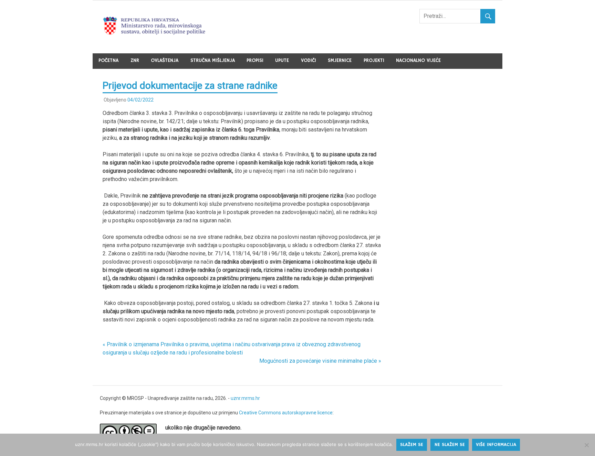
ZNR (135, 60)
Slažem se (411, 445)
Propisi (255, 60)
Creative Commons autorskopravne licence (286, 412)
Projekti (374, 60)
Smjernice (340, 60)
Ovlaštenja (164, 60)
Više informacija (496, 445)
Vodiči (308, 60)
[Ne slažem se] (586, 445)
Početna (108, 60)
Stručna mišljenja (212, 60)
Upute (282, 60)
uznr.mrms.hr (245, 398)
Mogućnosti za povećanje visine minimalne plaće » (320, 361)
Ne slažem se (450, 445)
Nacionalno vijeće (418, 60)
